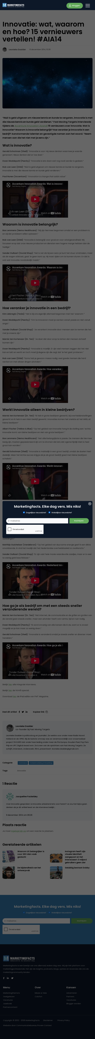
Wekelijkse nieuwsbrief (61, 512)
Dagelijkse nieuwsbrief (36, 512)
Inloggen (75, 5)
